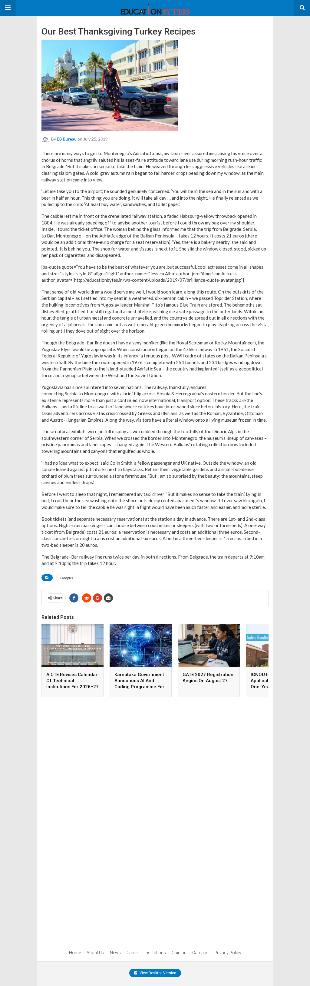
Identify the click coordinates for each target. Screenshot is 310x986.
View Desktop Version (157, 973)
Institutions (155, 952)
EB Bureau (67, 138)
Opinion (179, 952)
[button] (8, 8)
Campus (66, 578)
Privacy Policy (227, 952)
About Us (95, 952)
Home (75, 952)
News (115, 952)
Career (133, 952)
